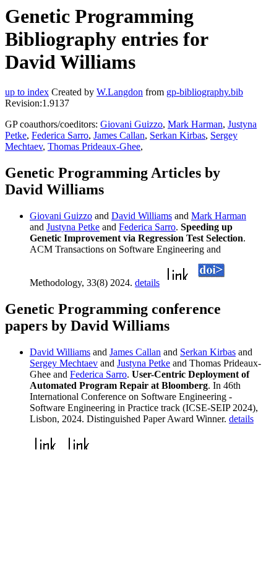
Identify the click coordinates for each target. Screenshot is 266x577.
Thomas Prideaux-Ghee (94, 146)
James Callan (119, 135)
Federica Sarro (60, 135)
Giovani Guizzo (131, 124)
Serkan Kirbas (177, 135)
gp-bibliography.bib (204, 92)
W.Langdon (120, 92)
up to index (27, 92)
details (147, 282)
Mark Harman (195, 124)
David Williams (141, 215)
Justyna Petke (73, 227)
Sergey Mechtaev (64, 363)
